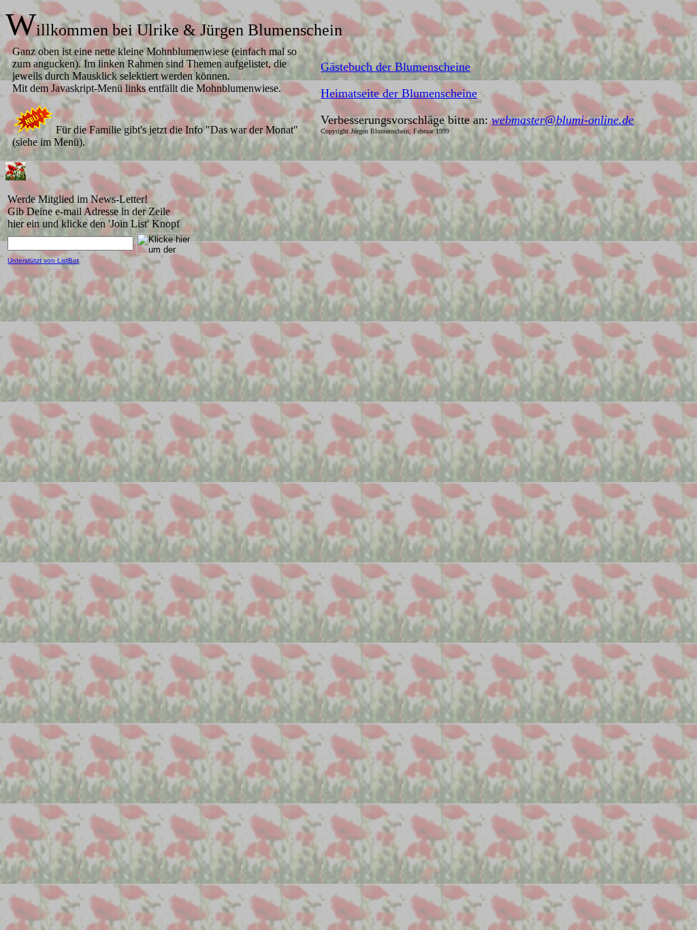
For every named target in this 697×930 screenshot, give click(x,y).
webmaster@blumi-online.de (562, 120)
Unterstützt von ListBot (43, 260)
